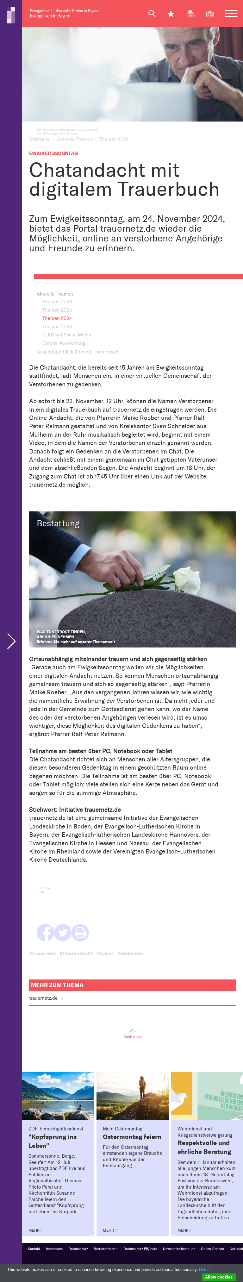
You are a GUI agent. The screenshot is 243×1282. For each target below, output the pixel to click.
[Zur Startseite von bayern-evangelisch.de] (11, 15)
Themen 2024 (57, 318)
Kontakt (34, 1249)
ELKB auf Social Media (66, 335)
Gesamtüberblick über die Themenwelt (78, 352)
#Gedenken (130, 953)
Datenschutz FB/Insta (140, 1249)
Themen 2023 (57, 326)
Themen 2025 (57, 310)
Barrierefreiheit (106, 1249)
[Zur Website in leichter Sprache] (212, 13)
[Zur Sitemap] (193, 13)
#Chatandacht (75, 953)
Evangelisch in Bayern (50, 16)
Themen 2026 (57, 301)
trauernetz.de (131, 409)
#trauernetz (42, 953)
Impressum (54, 1249)
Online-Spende (212, 1249)
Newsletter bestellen (179, 1249)
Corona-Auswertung (63, 343)
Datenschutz (78, 1249)
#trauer (104, 953)
